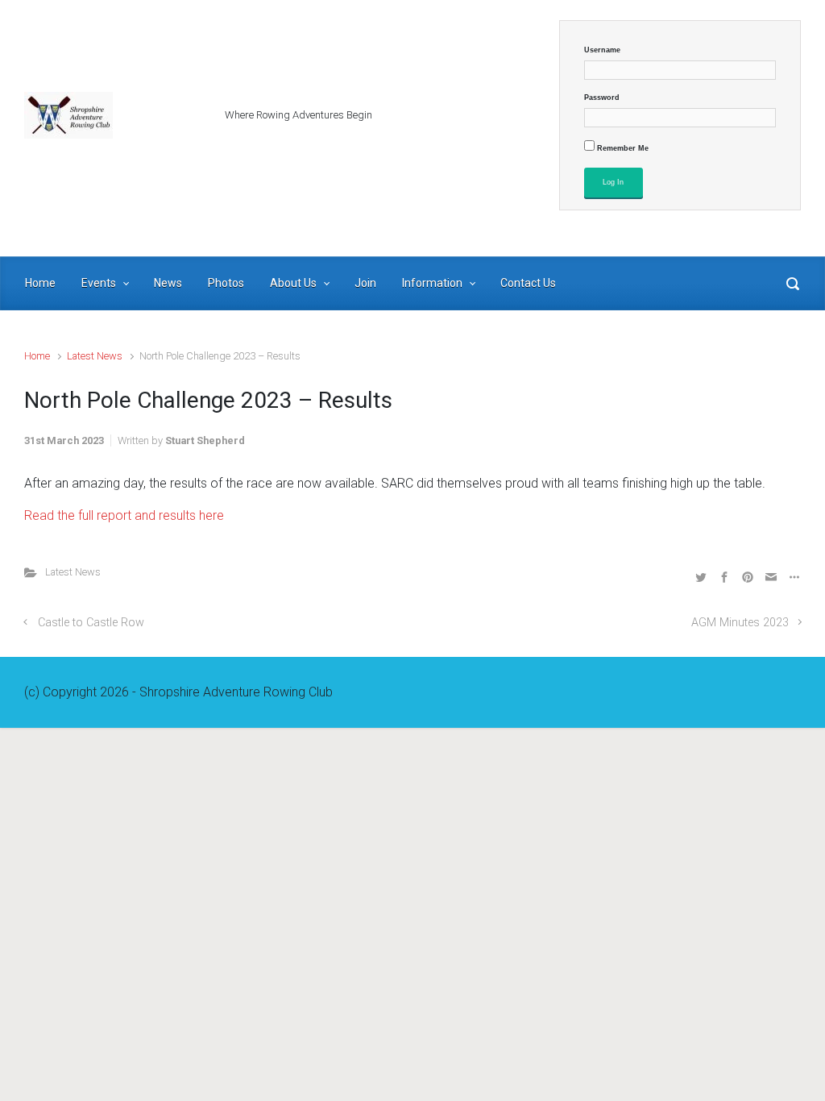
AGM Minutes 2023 (740, 622)
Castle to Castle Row (91, 622)
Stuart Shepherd (205, 440)
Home (37, 356)
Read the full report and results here (124, 515)
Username (602, 50)
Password (602, 97)
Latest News (94, 356)
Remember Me (622, 148)
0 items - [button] (742, 223)
